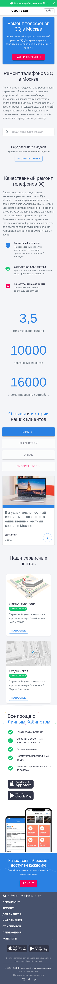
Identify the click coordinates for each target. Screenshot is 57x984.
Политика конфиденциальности (28, 975)
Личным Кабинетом (29, 722)
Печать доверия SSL (28, 971)
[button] (49, 10)
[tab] (28, 431)
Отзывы (17, 413)
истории (40, 413)
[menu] (6, 11)
